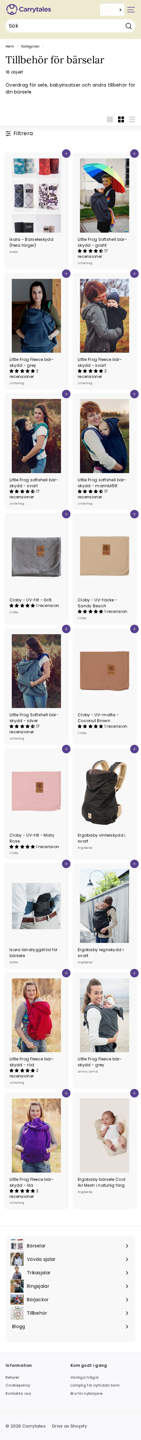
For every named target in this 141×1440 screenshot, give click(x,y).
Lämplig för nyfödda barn (95, 1385)
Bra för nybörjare (86, 1393)
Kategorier (30, 46)
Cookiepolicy (18, 1385)
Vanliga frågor (84, 1377)
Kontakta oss (18, 1393)
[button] (91, 251)
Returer (12, 1377)
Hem (10, 46)
